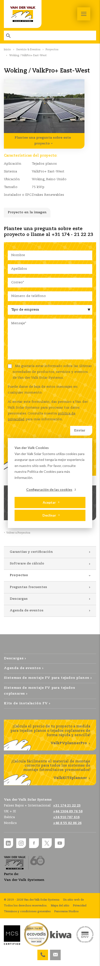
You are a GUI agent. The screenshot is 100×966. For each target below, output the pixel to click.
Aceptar (49, 502)
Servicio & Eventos (28, 49)
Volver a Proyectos (18, 533)
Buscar (9, 35)
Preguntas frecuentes (28, 587)
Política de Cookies (41, 471)
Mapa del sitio (60, 905)
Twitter (47, 843)
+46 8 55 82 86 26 (67, 823)
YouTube (60, 843)
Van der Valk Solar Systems (23, 14)
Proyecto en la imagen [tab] (27, 212)
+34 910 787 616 (42, 953)
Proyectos (52, 49)
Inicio (7, 49)
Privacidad (79, 905)
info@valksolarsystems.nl (55, 953)
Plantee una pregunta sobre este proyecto (43, 140)
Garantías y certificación (31, 552)
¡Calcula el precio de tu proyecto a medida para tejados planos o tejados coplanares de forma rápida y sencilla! (50, 735)
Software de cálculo (27, 563)
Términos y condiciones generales (27, 911)
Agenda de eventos (26, 610)
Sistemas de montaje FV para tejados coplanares (39, 690)
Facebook (34, 843)
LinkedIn (8, 843)
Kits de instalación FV (26, 703)
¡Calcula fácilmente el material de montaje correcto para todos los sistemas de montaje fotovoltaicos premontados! (50, 770)
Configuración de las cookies (49, 489)
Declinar (49, 515)
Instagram (21, 843)
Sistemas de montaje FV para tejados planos (46, 678)
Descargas (19, 598)
